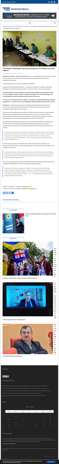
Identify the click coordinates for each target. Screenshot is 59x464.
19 (22, 422)
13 (29, 419)
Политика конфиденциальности (49, 456)
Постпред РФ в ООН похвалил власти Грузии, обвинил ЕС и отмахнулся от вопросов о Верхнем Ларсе (26, 390)
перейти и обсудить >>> (29, 188)
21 (36, 422)
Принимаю (51, 461)
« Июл (4, 429)
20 (29, 422)
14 (36, 419)
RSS (3, 398)
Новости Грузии (7, 459)
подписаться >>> (27, 186)
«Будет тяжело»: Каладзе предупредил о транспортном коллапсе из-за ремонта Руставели (24, 395)
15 (43, 419)
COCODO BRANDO (43, 459)
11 (15, 419)
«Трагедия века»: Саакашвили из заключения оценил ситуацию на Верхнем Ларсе (22, 393)
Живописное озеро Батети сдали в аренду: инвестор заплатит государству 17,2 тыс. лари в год (25, 388)
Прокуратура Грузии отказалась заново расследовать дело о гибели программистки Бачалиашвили (26, 385)
